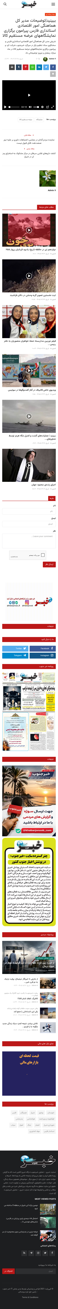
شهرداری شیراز (49, 1125)
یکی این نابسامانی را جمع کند (26, 1011)
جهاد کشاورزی (34, 1131)
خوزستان (51, 1112)
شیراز (33, 1112)
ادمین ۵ (53, 254)
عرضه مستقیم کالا (25, 119)
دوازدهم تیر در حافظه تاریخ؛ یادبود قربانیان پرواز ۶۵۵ (31, 249)
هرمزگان (23, 1112)
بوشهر (41, 1112)
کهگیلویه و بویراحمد (46, 1119)
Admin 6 (51, 970)
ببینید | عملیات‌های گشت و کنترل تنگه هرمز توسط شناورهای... (32, 437)
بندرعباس (19, 1119)
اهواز (21, 1125)
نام (54, 505)
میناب (13, 1125)
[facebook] (52, 1253)
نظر (54, 531)
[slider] (13, 107)
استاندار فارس (49, 1131)
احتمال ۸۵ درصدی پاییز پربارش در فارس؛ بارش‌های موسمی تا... (22, 1220)
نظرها (52, 498)
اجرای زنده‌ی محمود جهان (44, 485)
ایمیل (53, 518)
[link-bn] (29, 602)
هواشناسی (31, 1119)
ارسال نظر (49, 564)
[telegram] (31, 1253)
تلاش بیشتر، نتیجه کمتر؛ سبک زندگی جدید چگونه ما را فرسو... (20, 1025)
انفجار (37, 1125)
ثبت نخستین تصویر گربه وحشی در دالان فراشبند (33, 295)
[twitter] (45, 1253)
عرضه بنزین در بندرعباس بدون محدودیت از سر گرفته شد (20, 1233)
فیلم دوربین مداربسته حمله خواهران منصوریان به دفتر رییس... (30, 343)
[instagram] (38, 1253)
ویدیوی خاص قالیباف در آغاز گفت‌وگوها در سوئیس (32, 390)
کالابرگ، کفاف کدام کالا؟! (28, 998)
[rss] (24, 1253)
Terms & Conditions (30, 1297)
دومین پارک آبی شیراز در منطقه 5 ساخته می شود (21, 1207)
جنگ (29, 1125)
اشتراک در (8, 1271)
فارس (14, 1112)
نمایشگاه (39, 119)
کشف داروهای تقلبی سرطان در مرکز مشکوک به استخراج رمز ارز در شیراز (29, 155)
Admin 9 (52, 59)
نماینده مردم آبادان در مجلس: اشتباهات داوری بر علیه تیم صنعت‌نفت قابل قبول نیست (29, 141)
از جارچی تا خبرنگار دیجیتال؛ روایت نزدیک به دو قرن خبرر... (21, 981)
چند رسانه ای (50, 14)
